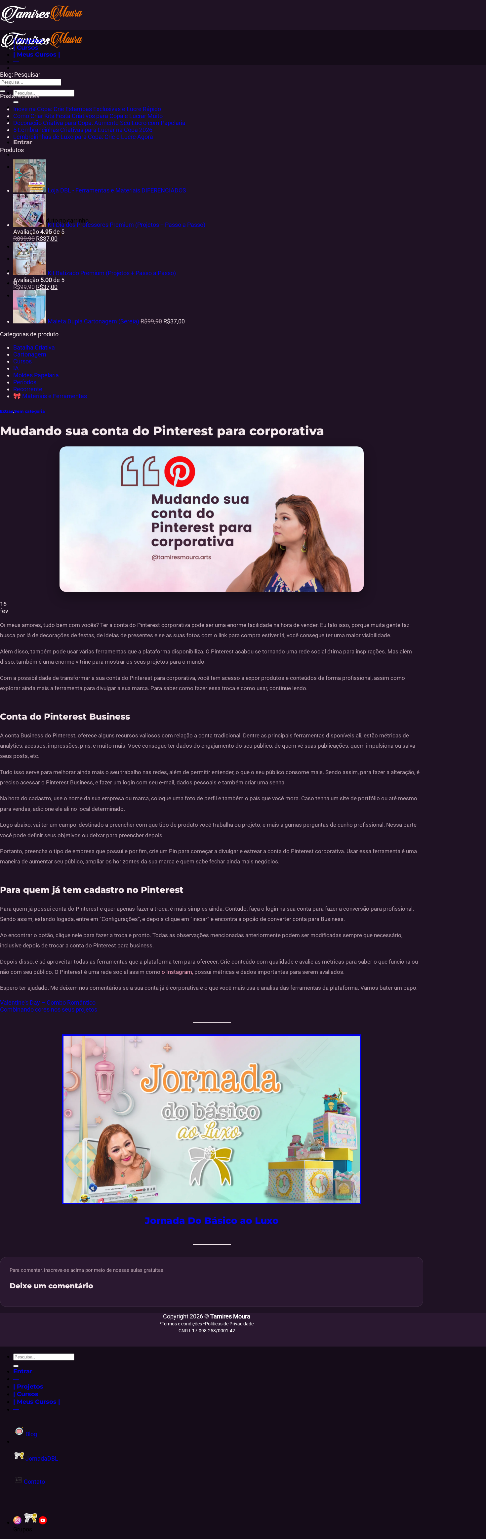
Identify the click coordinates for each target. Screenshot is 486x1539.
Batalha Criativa (34, 347)
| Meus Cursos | (36, 54)
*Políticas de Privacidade (228, 1323)
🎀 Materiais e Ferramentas (50, 396)
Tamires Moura (230, 1316)
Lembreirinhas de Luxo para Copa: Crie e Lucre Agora (83, 136)
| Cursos (25, 47)
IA (16, 368)
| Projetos (28, 40)
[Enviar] (16, 102)
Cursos (22, 361)
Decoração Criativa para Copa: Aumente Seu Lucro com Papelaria (99, 122)
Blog (30, 1434)
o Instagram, (177, 972)
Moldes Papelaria (36, 375)
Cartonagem (29, 354)
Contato (33, 1481)
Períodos (24, 382)
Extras (6, 411)
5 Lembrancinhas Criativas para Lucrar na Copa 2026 (82, 129)
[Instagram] (17, 1522)
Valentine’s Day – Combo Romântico (48, 1002)
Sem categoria (29, 411)
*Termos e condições (181, 1323)
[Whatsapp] (30, 1522)
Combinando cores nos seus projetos (48, 1009)
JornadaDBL (41, 1458)
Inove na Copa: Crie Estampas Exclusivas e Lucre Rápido (87, 108)
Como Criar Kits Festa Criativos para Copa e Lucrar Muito (88, 115)
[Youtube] (43, 1522)
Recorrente (27, 389)
